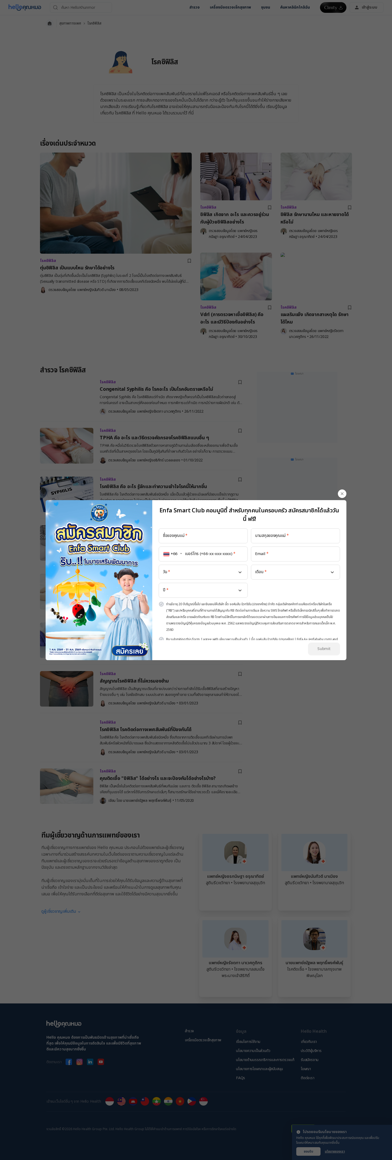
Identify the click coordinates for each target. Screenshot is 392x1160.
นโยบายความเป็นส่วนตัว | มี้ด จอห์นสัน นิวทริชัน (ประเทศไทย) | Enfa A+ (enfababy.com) (275, 639)
